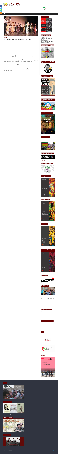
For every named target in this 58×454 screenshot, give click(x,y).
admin (11, 40)
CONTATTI (51, 13)
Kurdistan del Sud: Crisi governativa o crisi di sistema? (28, 81)
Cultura (14, 40)
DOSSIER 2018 (43, 160)
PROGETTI (41, 13)
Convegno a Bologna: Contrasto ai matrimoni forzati (14, 77)
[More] (1, 13)
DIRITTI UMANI (36, 13)
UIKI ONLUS (14, 3)
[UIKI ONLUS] (4, 14)
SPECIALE (22, 13)
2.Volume (8, 414)
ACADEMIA (18, 13)
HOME (7, 13)
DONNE (31, 13)
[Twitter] (1, 8)
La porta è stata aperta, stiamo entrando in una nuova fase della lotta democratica (18, 0)
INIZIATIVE (46, 13)
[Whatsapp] (1, 10)
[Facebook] (1, 6)
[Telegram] (1, 11)
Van (18, 40)
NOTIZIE (13, 13)
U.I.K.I (10, 13)
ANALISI (26, 13)
